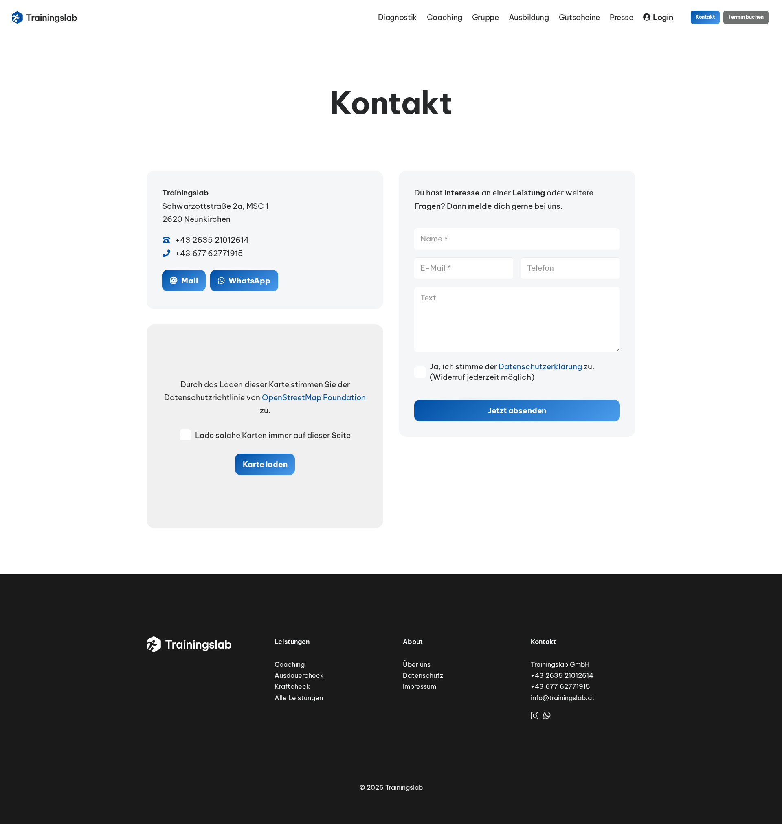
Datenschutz (423, 675)
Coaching (290, 664)
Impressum (419, 686)
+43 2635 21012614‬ (562, 675)
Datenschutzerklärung (540, 366)
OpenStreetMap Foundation (314, 397)
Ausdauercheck (299, 675)
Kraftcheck (292, 686)
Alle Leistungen (299, 698)
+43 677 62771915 (209, 253)
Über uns (417, 664)
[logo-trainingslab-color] (44, 17)
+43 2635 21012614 (212, 240)
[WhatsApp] (547, 715)
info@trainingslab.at (563, 698)
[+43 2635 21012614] (168, 240)
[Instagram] (534, 715)
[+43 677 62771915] (168, 253)
